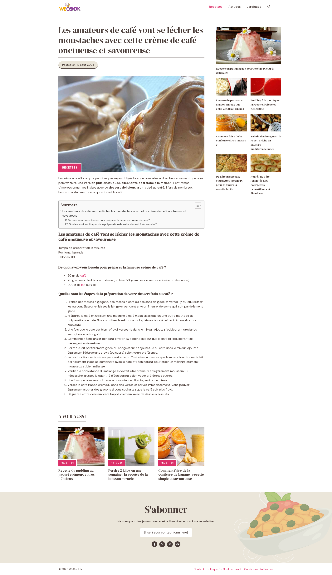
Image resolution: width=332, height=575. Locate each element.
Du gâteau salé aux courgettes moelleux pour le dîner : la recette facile (229, 183)
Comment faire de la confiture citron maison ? (231, 141)
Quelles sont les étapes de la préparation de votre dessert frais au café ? (113, 224)
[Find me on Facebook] (154, 544)
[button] (269, 6)
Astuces (234, 7)
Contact (199, 569)
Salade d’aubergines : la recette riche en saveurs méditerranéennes (266, 143)
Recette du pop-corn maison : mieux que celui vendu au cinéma (230, 105)
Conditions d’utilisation (259, 569)
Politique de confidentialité (224, 569)
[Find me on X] (162, 544)
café (83, 275)
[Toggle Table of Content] (196, 205)
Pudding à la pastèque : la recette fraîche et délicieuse (265, 105)
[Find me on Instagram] (170, 544)
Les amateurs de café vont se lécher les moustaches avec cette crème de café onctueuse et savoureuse (124, 213)
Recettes (215, 7)
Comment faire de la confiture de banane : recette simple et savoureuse (181, 474)
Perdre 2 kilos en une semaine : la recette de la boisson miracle (128, 474)
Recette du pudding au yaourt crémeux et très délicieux (76, 474)
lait (83, 285)
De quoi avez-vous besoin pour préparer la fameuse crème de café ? (109, 220)
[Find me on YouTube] (177, 544)
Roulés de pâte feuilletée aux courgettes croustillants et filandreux (260, 185)
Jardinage (254, 7)
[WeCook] (69, 6)
